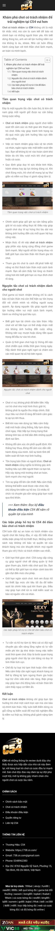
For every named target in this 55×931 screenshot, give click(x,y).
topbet (37, 894)
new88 (6, 890)
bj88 (4, 901)
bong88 (28, 894)
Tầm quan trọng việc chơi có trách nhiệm (28, 73)
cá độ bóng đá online (32, 909)
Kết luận (15, 91)
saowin (18, 894)
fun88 (45, 886)
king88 (45, 897)
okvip (37, 886)
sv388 (49, 901)
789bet (28, 886)
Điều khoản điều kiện (17, 812)
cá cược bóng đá (22, 897)
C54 (31, 27)
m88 (13, 905)
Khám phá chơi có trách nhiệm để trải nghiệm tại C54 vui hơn (25, 66)
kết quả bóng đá (28, 890)
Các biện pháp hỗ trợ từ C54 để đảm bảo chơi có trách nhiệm (29, 87)
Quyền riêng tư (13, 817)
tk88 (7, 905)
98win (8, 897)
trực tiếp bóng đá (27, 905)
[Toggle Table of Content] (46, 60)
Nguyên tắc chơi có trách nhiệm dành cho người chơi (29, 80)
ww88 (36, 897)
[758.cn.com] (27, 5)
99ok (35, 901)
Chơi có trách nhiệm (16, 807)
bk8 (42, 901)
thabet (45, 894)
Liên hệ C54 (12, 823)
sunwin (13, 901)
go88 (21, 901)
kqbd (28, 901)
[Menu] (4, 5)
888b (14, 890)
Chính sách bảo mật (16, 801)
